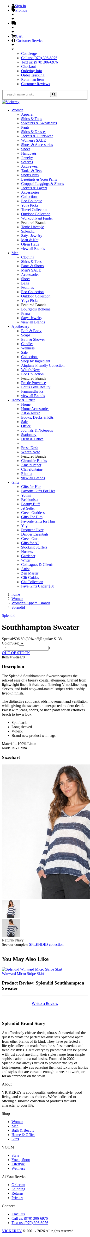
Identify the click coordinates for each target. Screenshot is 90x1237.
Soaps (25, 335)
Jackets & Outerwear (37, 136)
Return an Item (32, 79)
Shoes (25, 149)
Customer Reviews (35, 84)
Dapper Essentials (34, 534)
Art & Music (30, 413)
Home (25, 404)
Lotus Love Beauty (35, 387)
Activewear (30, 166)
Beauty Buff (30, 504)
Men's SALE (31, 270)
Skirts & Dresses (33, 132)
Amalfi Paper (31, 465)
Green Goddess (33, 513)
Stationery (28, 435)
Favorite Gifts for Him (38, 521)
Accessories (30, 192)
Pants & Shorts (32, 266)
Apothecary (20, 326)
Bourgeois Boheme (35, 309)
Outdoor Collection (35, 214)
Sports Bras (30, 175)
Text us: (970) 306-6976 (39, 62)
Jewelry (27, 158)
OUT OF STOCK (16, 653)
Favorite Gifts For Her (38, 491)
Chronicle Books (34, 461)
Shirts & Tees (31, 261)
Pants (25, 127)
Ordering (18, 1185)
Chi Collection (32, 582)
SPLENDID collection (46, 944)
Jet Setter (28, 508)
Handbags (28, 153)
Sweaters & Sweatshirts (39, 123)
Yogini (26, 495)
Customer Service (29, 40)
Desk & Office (32, 439)
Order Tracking (32, 75)
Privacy (17, 1198)
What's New (30, 370)
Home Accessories (35, 409)
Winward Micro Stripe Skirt (23, 974)
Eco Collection (32, 292)
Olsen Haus (30, 244)
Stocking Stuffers (34, 547)
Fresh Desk (29, 448)
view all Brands (33, 248)
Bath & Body (31, 331)
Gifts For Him (31, 517)
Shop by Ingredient (35, 361)
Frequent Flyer (32, 530)
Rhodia (26, 474)
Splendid (28, 231)
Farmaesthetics (32, 391)
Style (15, 1155)
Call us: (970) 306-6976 (39, 58)
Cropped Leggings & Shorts (42, 184)
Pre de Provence (33, 383)
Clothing (27, 257)
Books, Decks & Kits (37, 417)
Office (26, 426)
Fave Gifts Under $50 (37, 586)
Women (17, 110)
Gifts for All (30, 543)
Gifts (15, 482)
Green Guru (30, 538)
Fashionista (29, 500)
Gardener (28, 556)
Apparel (27, 114)
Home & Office (23, 400)
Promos (21, 10)
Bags (25, 283)
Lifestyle (18, 1164)
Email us (18, 1214)
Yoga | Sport (21, 1160)
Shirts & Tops (31, 119)
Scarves (27, 162)
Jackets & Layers (34, 188)
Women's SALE (33, 140)
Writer (25, 560)
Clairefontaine (31, 469)
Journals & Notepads (37, 430)
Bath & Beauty (23, 1130)
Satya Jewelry (31, 236)
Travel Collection (34, 210)
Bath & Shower (33, 339)
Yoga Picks (29, 205)
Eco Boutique (31, 201)
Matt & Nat (29, 240)
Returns (17, 1193)
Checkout (28, 66)
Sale (24, 352)
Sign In (20, 6)
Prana (25, 313)
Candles (27, 344)
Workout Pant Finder (37, 218)
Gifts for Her (31, 487)
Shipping (18, 1189)
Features (27, 287)
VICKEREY (12, 1231)
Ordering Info (31, 71)
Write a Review (45, 1003)
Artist (25, 569)
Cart (19, 36)
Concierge (29, 53)
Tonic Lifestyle (32, 227)
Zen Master (29, 573)
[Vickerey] (10, 102)
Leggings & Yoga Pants (39, 179)
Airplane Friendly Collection (43, 365)
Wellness (28, 348)
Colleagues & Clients (37, 564)
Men (15, 253)
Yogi (24, 526)
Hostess (27, 551)
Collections (29, 197)
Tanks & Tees (31, 171)
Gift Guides (30, 577)
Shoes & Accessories (37, 145)
